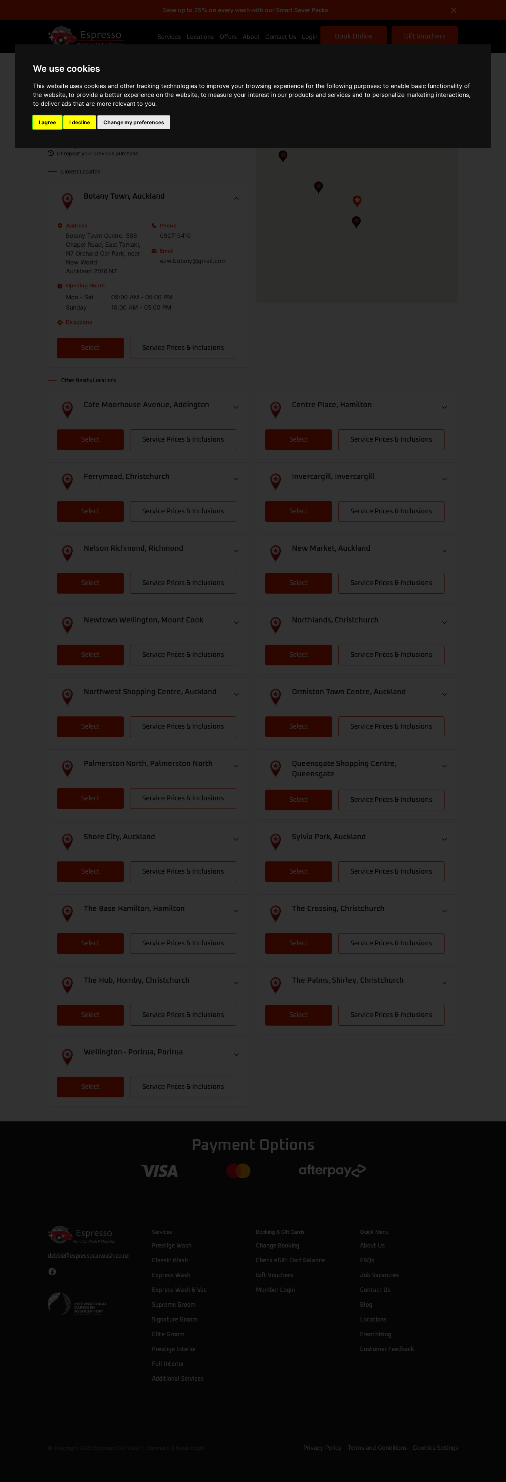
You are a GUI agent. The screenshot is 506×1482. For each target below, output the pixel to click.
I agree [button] (47, 122)
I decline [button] (79, 122)
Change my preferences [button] (133, 122)
